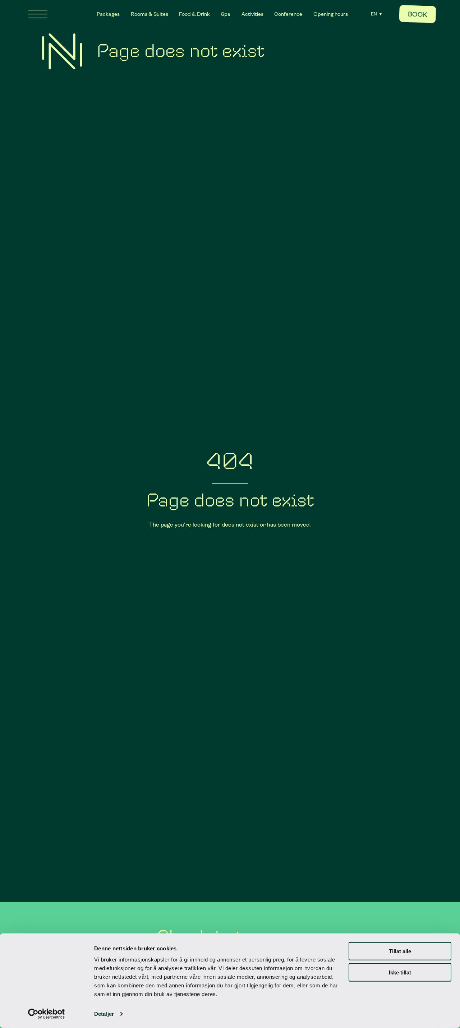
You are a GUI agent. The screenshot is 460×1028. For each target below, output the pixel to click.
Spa (225, 14)
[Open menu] (37, 14)
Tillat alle (400, 951)
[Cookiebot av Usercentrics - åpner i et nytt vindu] (46, 1014)
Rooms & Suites (149, 14)
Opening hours (330, 14)
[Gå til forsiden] (62, 51)
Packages (108, 14)
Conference (288, 14)
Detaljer (104, 1014)
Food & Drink (194, 14)
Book (417, 14)
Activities (252, 14)
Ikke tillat (400, 972)
